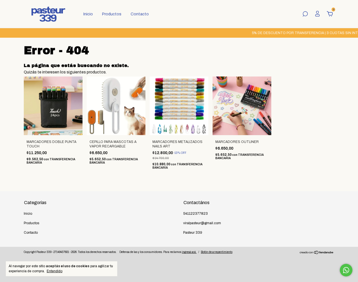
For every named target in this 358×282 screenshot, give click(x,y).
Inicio (88, 14)
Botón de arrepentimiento (216, 252)
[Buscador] (305, 15)
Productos (111, 14)
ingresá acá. (189, 252)
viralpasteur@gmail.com (202, 223)
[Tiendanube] (316, 253)
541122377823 (195, 214)
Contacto (140, 14)
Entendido (54, 271)
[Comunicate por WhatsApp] (346, 270)
